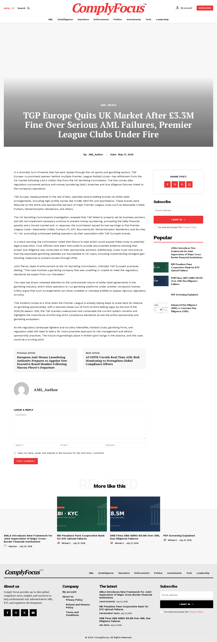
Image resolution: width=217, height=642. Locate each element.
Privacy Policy (189, 227)
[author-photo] (6, 546)
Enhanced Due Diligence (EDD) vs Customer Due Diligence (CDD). (184, 308)
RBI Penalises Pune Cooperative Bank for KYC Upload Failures (185, 267)
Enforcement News (109, 613)
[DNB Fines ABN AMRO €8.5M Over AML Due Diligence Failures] (161, 281)
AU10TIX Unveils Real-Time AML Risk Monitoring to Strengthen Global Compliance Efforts (113, 361)
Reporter (13, 546)
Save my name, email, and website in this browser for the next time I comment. (61, 453)
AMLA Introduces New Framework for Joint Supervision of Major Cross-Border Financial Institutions (186, 252)
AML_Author (96, 154)
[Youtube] (33, 612)
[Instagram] (15, 612)
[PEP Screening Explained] (161, 294)
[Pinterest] (182, 184)
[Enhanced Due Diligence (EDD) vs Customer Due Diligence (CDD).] (161, 308)
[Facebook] (167, 184)
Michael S (66, 543)
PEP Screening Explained (184, 294)
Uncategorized (107, 602)
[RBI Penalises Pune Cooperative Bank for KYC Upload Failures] (161, 267)
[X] (175, 184)
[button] (24, 8)
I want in (176, 219)
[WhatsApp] (189, 184)
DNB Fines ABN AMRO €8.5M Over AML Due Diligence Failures (187, 281)
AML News (108, 105)
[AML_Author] (21, 389)
